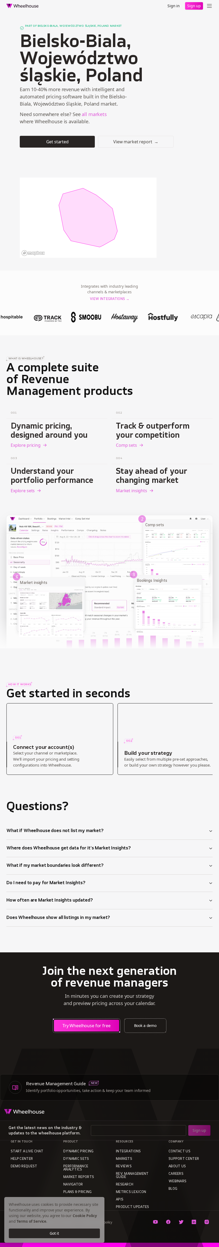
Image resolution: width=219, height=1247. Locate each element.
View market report (135, 142)
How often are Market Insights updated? (49, 900)
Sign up (194, 5)
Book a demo (145, 1025)
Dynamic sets (76, 1159)
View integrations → (109, 299)
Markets (124, 1159)
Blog (173, 1189)
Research (124, 1184)
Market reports (78, 1177)
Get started (57, 142)
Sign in (173, 5)
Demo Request (24, 1166)
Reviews (124, 1166)
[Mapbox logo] (33, 253)
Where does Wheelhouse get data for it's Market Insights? (68, 848)
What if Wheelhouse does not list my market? (55, 831)
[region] (88, 218)
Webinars (177, 1181)
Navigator (73, 1184)
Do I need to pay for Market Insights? (45, 883)
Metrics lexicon (131, 1192)
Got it (54, 1233)
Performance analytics (75, 1168)
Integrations (128, 1151)
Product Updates (132, 1207)
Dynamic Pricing (78, 1151)
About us (177, 1166)
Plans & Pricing (77, 1192)
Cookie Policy (85, 1215)
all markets (94, 114)
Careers (176, 1174)
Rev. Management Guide (132, 1175)
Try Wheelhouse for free (86, 1026)
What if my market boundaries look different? (55, 866)
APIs (119, 1199)
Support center (184, 1159)
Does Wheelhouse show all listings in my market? (58, 918)
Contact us (179, 1151)
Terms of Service (31, 1221)
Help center (22, 1159)
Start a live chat (27, 1151)
